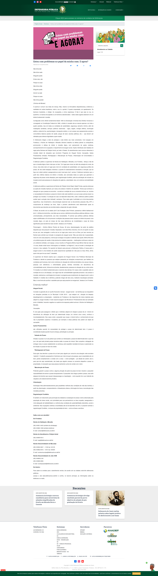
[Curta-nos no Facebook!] (34, 2)
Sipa (58, 532)
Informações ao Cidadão (104, 10)
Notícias (46, 24)
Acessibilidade (61, 2)
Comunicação (119, 10)
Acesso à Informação (69, 556)
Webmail (108, 2)
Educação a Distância (86, 534)
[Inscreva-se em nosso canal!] (40, 2)
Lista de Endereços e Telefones (101, 556)
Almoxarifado (60, 547)
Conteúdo (72, 2)
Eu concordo (136, 573)
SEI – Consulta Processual (64, 543)
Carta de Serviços (53, 556)
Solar (58, 545)
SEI (57, 541)
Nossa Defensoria (61, 530)
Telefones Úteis (118, 2)
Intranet (101, 2)
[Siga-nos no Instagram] (37, 2)
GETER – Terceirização (63, 539)
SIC (57, 536)
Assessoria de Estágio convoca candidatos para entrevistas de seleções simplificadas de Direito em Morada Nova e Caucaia (47, 500)
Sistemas (93, 2)
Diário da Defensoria (62, 538)
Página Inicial (38, 24)
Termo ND (59, 553)
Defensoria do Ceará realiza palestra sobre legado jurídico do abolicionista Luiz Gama (109, 513)
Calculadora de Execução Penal (65, 534)
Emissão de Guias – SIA (63, 551)
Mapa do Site (83, 556)
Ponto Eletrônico (61, 549)
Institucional (91, 10)
